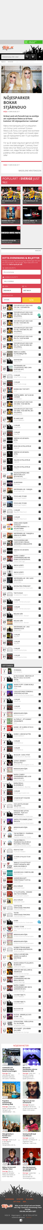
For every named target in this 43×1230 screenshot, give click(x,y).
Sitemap (28, 1217)
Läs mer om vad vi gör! (28, 1211)
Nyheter (10, 62)
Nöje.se (3, 62)
